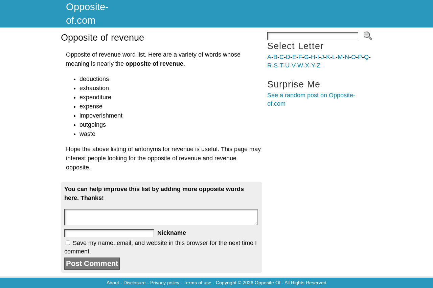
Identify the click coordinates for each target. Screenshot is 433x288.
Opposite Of (267, 282)
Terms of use (197, 282)
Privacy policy (164, 282)
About (113, 282)
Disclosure (134, 282)
